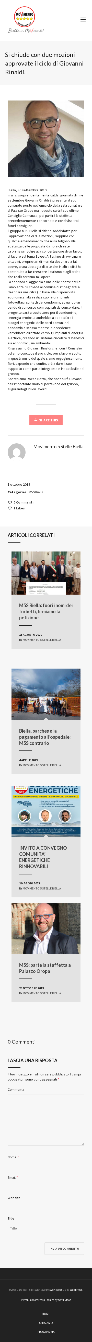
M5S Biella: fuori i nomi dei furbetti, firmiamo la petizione (46, 611)
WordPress (76, 1289)
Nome (12, 1157)
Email (12, 1177)
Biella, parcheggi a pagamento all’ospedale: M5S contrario (45, 737)
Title (11, 1218)
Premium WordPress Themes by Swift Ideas (46, 1300)
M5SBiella (36, 492)
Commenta (16, 1089)
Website (14, 1198)
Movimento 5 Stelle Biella (42, 640)
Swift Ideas (55, 1289)
